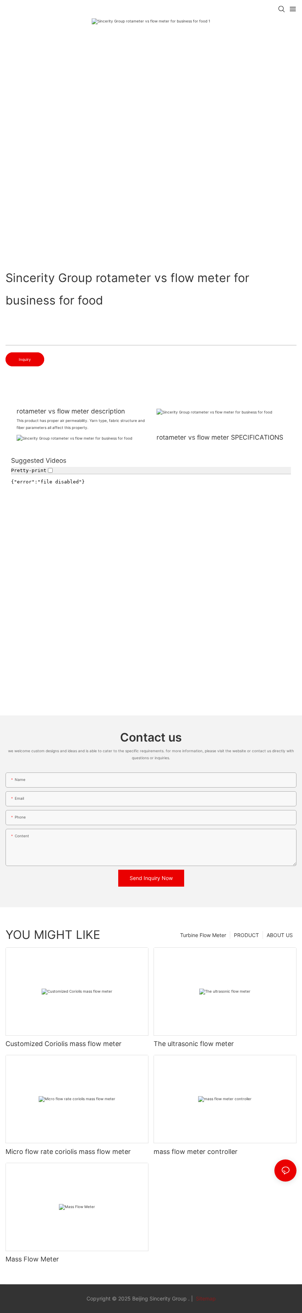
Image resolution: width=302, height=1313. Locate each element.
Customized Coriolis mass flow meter (64, 1044)
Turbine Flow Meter (203, 935)
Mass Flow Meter (32, 1259)
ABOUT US (280, 935)
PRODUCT (246, 935)
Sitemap (205, 1298)
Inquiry (25, 359)
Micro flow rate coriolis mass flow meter (68, 1151)
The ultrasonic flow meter (194, 1044)
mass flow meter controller (196, 1151)
